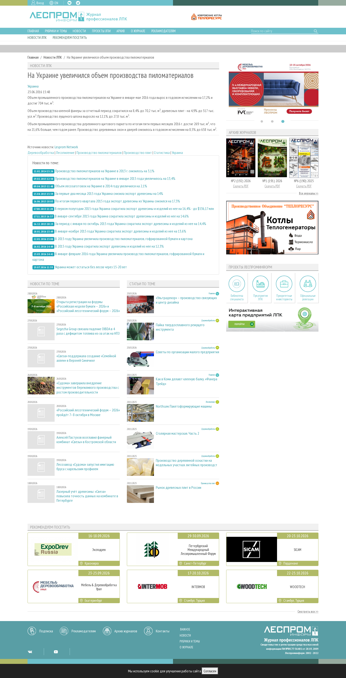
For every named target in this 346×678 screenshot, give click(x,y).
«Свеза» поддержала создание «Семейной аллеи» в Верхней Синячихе (86, 358)
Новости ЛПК (37, 37)
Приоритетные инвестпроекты (284, 297)
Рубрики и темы (56, 31)
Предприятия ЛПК (260, 297)
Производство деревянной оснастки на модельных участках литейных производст (186, 462)
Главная (33, 31)
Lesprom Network (66, 146)
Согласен (210, 671)
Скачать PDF (241, 186)
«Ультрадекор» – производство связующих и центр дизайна (186, 300)
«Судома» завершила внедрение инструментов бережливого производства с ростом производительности (87, 387)
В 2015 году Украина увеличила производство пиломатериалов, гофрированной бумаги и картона (124, 238)
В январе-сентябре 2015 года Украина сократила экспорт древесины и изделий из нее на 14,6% (122, 216)
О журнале (138, 31)
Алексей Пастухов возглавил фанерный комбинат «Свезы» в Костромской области (86, 439)
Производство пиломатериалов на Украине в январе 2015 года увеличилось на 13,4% (115, 178)
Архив (121, 31)
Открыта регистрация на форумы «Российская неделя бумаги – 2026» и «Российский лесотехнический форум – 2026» (88, 306)
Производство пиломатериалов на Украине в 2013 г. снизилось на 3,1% (104, 170)
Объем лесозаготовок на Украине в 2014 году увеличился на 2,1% (101, 186)
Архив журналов (125, 631)
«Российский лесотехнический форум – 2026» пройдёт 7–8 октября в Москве (88, 412)
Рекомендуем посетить (70, 37)
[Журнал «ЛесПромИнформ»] (82, 17)
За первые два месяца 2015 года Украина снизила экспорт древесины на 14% (109, 193)
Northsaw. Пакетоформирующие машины (184, 406)
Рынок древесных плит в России (178, 487)
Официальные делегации (308, 297)
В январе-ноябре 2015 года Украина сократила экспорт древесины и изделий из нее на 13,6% (120, 231)
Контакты (162, 631)
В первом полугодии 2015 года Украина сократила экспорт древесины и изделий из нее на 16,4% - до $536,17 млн (134, 208)
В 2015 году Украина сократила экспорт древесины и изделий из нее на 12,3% (109, 246)
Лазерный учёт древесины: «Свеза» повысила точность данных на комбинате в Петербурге (87, 496)
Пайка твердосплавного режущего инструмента (180, 327)
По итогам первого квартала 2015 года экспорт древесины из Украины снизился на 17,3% (117, 201)
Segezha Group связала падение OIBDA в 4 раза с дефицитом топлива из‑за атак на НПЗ (88, 331)
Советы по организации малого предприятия (187, 352)
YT (55, 651)
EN (56, 2)
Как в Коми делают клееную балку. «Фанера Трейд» (186, 381)
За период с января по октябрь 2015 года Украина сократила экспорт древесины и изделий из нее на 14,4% (130, 223)
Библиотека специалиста (237, 297)
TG (78, 3)
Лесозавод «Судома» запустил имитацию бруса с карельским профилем (85, 466)
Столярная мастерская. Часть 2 (177, 433)
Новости (79, 31)
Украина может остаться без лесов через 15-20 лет (91, 267)
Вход (40, 2)
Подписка (46, 631)
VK (69, 3)
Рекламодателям (163, 31)
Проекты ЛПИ (101, 31)
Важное (185, 629)
